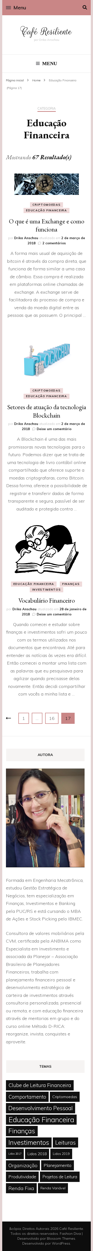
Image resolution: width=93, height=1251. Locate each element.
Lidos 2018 (37, 1153)
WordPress (61, 1243)
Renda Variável (52, 1188)
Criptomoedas (46, 204)
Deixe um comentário (54, 429)
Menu (19, 7)
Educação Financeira (46, 210)
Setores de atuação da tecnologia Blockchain (46, 411)
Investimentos (46, 589)
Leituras (65, 1142)
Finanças (71, 584)
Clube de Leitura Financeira (39, 1085)
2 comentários (54, 243)
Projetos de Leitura (59, 1176)
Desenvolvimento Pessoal (40, 1108)
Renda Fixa (21, 1188)
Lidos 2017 (14, 1153)
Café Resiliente (46, 31)
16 (54, 718)
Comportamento (27, 1096)
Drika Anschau (26, 238)
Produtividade (22, 1176)
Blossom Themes (61, 1238)
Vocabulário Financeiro (46, 600)
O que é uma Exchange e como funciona (46, 225)
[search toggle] (85, 7)
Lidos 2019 (61, 1154)
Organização (22, 1165)
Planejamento (57, 1165)
